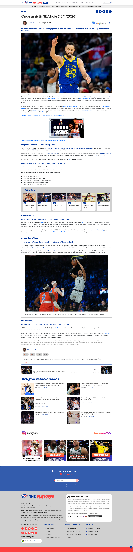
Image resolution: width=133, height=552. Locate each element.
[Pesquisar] (110, 2)
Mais (93, 2)
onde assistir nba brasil (97, 342)
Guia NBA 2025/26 (66, 2)
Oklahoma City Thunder (70, 106)
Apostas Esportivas (72, 525)
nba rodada (32, 342)
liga (82, 222)
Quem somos (50, 528)
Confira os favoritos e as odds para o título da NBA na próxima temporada (48, 402)
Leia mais (25, 362)
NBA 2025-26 (58, 341)
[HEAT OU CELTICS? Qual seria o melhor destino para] (78, 450)
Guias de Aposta (71, 528)
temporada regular (84, 98)
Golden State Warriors (38, 110)
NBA (84, 97)
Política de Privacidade (94, 528)
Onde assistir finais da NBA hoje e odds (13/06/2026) (49, 412)
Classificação (75, 2)
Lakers (36, 341)
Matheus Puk (31, 22)
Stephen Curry (61, 344)
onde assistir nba (70, 342)
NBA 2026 (65, 341)
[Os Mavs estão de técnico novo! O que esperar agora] (101, 450)
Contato (48, 531)
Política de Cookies (93, 531)
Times (82, 2)
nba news (85, 341)
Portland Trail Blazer (87, 110)
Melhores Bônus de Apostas (74, 534)
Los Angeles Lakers (44, 341)
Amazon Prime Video (51, 232)
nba (24, 11)
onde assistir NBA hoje (52, 98)
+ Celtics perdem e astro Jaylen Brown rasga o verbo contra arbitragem (42, 115)
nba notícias (92, 341)
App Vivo (63, 232)
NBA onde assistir (101, 341)
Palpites (88, 2)
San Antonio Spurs (51, 344)
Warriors (68, 344)
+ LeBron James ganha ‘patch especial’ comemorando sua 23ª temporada (43, 140)
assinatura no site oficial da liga (94, 230)
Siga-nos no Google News (53, 537)
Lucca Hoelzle (45, 387)
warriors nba (75, 344)
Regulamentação (92, 534)
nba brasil (72, 341)
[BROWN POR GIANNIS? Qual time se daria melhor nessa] (55, 450)
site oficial (108, 333)
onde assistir (61, 342)
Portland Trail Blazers (39, 344)
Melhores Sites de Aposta (73, 531)
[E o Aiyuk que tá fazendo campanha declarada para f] (32, 450)
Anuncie (48, 534)
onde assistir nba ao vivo (82, 342)
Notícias (58, 2)
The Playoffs (49, 525)
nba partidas (24, 342)
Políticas (89, 525)
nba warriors (40, 342)
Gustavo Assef (45, 406)
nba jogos (78, 341)
